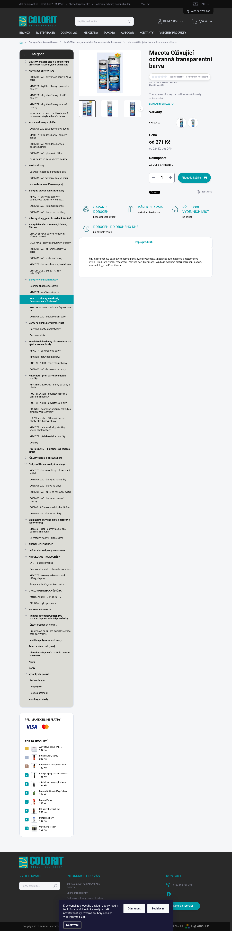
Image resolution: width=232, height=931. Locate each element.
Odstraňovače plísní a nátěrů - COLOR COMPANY (49, 654)
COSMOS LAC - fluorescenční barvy (48, 316)
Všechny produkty (38, 699)
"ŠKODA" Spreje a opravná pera (45, 458)
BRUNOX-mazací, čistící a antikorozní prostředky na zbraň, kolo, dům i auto (49, 63)
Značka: (156, 85)
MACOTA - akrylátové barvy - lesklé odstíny (48, 96)
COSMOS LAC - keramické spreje (47, 206)
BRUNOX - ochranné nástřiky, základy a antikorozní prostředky (50, 410)
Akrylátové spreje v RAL (41, 70)
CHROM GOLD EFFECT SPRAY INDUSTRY (45, 272)
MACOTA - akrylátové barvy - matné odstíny (48, 106)
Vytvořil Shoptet (174, 926)
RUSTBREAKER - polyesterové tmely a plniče (49, 450)
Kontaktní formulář (183, 905)
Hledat (129, 21)
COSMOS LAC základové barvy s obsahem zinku (47, 145)
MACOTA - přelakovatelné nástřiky (47, 436)
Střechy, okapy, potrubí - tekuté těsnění (50, 218)
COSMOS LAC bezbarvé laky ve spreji (49, 178)
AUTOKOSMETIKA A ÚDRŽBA (44, 556)
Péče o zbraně (37, 680)
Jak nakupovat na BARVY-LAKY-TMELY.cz (41, 4)
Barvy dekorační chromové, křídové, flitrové (48, 226)
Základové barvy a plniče (42, 122)
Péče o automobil (39, 693)
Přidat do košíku (191, 177)
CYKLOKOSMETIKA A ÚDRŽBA (45, 590)
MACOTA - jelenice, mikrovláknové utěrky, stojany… (47, 577)
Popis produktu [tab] (144, 242)
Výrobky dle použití (39, 674)
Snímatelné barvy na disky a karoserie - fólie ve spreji (50, 521)
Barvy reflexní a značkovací (43, 279)
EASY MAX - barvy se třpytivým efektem (50, 242)
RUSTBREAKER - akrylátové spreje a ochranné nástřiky (48, 395)
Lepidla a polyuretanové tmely (45, 640)
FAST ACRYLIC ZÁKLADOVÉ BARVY (48, 159)
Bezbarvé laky (36, 165)
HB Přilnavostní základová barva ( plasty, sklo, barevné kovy (47, 419)
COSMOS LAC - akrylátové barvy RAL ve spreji (50, 78)
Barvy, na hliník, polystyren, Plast (46, 323)
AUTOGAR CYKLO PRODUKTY (45, 597)
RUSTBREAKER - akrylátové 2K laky (48, 403)
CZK (202, 4)
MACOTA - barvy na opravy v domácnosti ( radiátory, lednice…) (47, 198)
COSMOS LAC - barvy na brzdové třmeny (47, 499)
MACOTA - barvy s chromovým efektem (50, 264)
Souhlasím (158, 908)
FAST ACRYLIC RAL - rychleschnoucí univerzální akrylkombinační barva (49, 115)
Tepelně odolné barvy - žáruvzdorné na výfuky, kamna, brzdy (50, 343)
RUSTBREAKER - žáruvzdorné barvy (48, 363)
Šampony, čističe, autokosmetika (47, 584)
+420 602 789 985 (182, 884)
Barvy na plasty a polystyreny (45, 329)
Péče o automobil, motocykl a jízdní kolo (50, 569)
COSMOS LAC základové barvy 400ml (49, 128)
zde (83, 916)
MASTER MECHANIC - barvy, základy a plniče (50, 386)
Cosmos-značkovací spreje (44, 286)
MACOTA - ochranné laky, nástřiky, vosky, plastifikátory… (47, 429)
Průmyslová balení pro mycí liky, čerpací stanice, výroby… (50, 632)
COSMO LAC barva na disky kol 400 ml (50, 507)
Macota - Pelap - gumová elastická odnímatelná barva (48, 530)
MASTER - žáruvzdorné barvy (45, 356)
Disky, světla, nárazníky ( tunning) (47, 464)
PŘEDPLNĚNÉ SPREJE (41, 544)
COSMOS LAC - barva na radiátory (48, 212)
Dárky (32, 668)
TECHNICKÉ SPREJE (40, 609)
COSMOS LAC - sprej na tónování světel (50, 492)
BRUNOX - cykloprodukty (43, 603)
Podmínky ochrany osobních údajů (113, 4)
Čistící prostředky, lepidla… (43, 624)
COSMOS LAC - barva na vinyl (45, 485)
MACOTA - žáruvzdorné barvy (45, 350)
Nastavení (72, 925)
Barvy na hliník (37, 335)
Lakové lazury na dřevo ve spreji (46, 184)
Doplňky (34, 442)
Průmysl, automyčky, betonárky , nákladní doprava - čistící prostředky (48, 617)
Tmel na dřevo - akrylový (42, 646)
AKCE (32, 661)
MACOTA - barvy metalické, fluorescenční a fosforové (44, 300)
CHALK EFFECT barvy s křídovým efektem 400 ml (47, 235)
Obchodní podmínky (79, 4)
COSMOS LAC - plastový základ (46, 153)
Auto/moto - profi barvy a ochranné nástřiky (47, 377)
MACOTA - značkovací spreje (45, 292)
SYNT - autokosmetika (41, 562)
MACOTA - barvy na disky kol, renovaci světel (50, 472)
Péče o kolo (36, 686)
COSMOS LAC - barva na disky (45, 513)
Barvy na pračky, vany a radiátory (46, 190)
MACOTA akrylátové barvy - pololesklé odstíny (49, 87)
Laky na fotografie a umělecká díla (48, 171)
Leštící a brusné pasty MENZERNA (47, 550)
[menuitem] (26, 33)
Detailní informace (159, 104)
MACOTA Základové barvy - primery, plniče (48, 136)
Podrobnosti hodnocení (197, 77)
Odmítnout (134, 908)
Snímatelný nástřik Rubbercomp (46, 538)
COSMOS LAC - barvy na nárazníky (48, 479)
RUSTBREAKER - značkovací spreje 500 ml (50, 309)
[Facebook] (168, 893)
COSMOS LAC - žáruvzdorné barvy (48, 369)
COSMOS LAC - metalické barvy (46, 258)
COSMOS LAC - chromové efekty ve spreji (48, 250)
